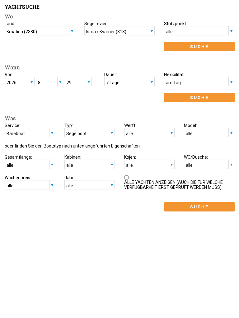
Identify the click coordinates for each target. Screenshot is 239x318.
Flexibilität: (174, 74)
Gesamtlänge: (18, 157)
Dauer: (110, 74)
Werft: (130, 125)
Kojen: (130, 157)
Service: (12, 125)
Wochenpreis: (18, 177)
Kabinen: (72, 157)
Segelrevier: (96, 23)
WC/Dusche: (196, 157)
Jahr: (69, 177)
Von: (9, 74)
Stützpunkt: (175, 23)
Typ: (68, 125)
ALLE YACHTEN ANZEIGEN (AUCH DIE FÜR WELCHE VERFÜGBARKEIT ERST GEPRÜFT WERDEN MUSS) (173, 185)
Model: (190, 125)
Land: (10, 23)
